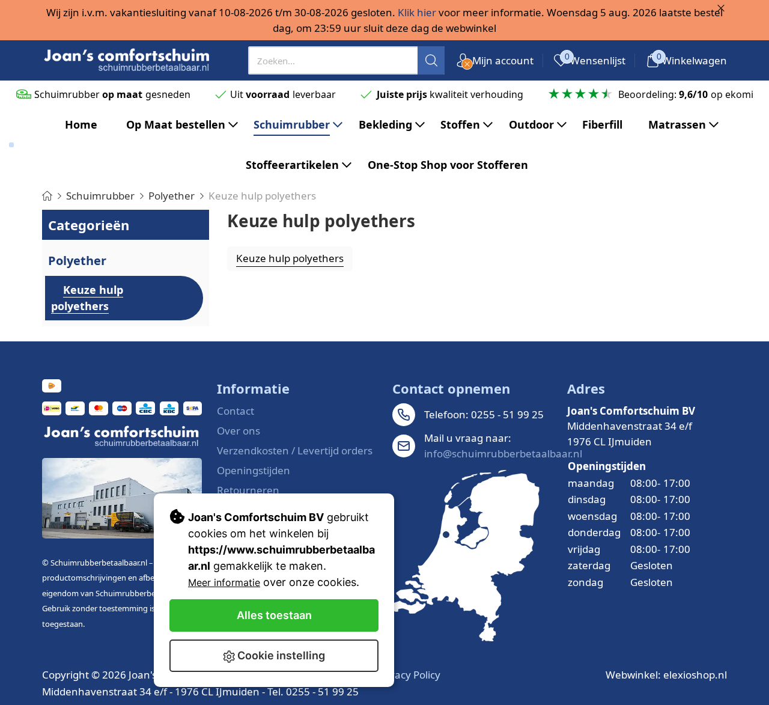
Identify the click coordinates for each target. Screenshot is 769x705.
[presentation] (346, 60)
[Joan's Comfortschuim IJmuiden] (466, 555)
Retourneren (248, 490)
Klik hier (417, 12)
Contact (235, 411)
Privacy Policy (408, 675)
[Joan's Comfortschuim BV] (127, 60)
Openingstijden (253, 470)
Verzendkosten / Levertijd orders (294, 450)
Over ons (238, 431)
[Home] (47, 196)
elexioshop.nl (695, 675)
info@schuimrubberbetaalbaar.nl (503, 453)
